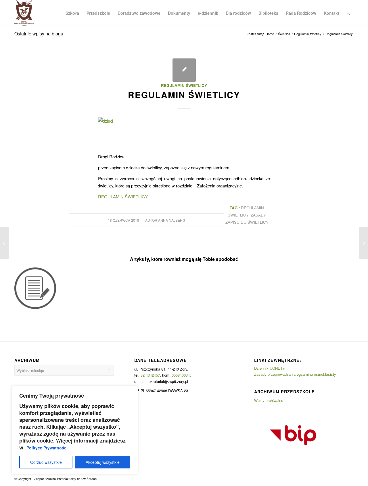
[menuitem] (72, 13)
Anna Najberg (171, 220)
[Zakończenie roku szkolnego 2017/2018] (4, 243)
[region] (75, 430)
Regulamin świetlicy (184, 85)
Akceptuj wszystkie (103, 462)
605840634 (181, 375)
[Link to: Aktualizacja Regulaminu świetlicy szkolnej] (35, 288)
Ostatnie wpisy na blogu (38, 33)
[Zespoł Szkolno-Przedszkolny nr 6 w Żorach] (24, 13)
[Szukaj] (348, 13)
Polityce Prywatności (47, 448)
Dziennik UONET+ (269, 368)
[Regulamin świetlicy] (184, 70)
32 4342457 (150, 375)
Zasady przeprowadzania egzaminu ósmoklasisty (295, 374)
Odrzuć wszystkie (46, 462)
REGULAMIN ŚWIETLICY (123, 196)
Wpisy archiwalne (268, 400)
